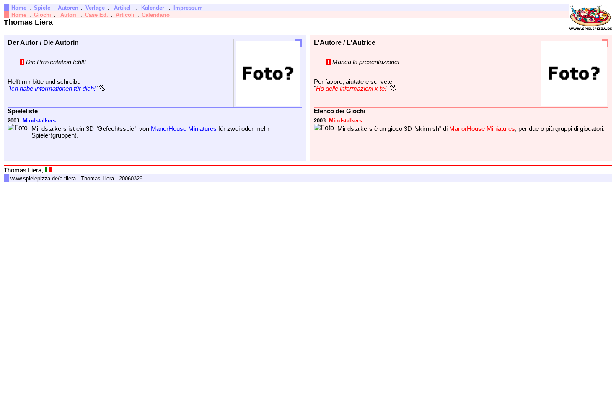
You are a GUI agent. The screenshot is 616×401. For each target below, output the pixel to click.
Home (18, 8)
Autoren (68, 8)
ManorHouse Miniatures (184, 128)
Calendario (156, 15)
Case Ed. (96, 15)
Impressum (188, 8)
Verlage (95, 8)
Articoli (125, 15)
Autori (68, 15)
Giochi (42, 15)
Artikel (122, 8)
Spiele (42, 8)
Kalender (152, 8)
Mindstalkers (39, 120)
